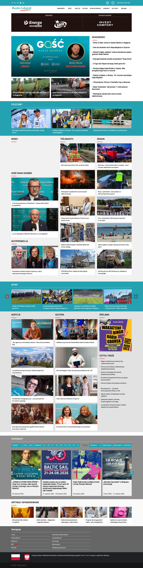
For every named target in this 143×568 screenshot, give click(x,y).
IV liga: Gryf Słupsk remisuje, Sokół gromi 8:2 (109, 64)
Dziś (25, 445)
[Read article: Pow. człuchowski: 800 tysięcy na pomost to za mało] (114, 206)
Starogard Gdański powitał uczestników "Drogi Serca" (112, 59)
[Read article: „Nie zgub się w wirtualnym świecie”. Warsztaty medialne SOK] (32, 331)
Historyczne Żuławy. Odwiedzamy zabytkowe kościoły (112, 368)
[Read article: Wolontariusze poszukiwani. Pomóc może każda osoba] (77, 206)
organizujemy (106, 445)
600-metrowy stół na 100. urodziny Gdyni (75, 165)
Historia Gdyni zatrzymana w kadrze (113, 383)
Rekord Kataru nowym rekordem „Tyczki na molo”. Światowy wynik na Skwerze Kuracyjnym (116, 307)
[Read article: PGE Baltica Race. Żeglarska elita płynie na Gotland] (77, 259)
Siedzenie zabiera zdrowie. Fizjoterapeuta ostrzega (110, 400)
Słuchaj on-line (123, 3)
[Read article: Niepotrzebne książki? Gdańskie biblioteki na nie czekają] (77, 232)
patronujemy (117, 445)
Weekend (38, 445)
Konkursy (106, 8)
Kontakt (13, 548)
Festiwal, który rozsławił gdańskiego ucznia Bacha (73, 427)
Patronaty (55, 541)
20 (48, 445)
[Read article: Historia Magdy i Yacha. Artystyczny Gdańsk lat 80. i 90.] (76, 359)
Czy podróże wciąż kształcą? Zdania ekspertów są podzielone (28, 371)
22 (57, 445)
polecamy (127, 445)
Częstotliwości (57, 538)
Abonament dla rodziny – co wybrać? (20, 521)
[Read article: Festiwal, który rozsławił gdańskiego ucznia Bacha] (76, 415)
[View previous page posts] (7, 296)
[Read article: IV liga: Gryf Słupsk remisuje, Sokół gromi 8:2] (26, 297)
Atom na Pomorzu (95, 8)
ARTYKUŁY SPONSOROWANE (25, 502)
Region (101, 139)
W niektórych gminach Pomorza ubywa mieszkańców (114, 379)
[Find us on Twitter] (15, 3)
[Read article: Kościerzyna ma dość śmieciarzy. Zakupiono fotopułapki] (114, 259)
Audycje (77, 8)
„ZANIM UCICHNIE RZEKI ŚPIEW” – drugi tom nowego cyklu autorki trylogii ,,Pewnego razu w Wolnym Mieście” (25, 485)
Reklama (123, 8)
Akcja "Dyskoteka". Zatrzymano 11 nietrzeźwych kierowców (110, 88)
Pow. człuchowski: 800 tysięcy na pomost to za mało (111, 219)
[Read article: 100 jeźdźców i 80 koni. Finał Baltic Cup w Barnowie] (112, 120)
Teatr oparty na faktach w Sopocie (67, 399)
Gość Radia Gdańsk (21, 173)
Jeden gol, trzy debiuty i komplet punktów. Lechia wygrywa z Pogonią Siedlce (86, 307)
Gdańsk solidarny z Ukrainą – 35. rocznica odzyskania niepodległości (70, 131)
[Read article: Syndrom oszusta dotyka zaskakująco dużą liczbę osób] (120, 513)
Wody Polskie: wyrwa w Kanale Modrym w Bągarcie (30, 93)
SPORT (14, 285)
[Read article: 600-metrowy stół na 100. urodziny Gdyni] (77, 153)
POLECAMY (16, 104)
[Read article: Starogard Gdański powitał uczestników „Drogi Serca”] (31, 120)
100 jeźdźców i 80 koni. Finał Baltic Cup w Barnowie (111, 82)
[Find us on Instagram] (17, 3)
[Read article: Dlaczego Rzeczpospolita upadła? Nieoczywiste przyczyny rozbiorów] (32, 415)
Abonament (56, 544)
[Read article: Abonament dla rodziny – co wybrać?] (22, 513)
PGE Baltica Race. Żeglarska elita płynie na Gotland (74, 272)
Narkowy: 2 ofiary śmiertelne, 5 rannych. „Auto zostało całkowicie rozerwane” (113, 166)
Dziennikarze (15, 538)
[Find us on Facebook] (12, 3)
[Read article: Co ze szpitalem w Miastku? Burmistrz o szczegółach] (34, 221)
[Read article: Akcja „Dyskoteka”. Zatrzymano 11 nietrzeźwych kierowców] (114, 179)
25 (69, 445)
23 (61, 445)
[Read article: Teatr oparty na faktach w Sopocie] (76, 387)
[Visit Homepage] (22, 8)
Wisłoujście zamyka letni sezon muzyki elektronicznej (106, 95)
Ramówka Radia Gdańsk (60, 535)
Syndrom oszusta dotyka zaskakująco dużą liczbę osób (118, 521)
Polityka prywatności (59, 548)
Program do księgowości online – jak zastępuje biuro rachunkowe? (95, 521)
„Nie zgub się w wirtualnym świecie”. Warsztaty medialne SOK (31, 343)
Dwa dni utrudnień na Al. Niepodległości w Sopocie (70, 93)
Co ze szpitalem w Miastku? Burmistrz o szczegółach (29, 234)
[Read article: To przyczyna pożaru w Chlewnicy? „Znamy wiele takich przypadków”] (34, 191)
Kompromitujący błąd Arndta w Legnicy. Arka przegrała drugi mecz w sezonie (108, 69)
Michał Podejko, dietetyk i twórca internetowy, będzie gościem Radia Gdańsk (111, 53)
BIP (12, 544)
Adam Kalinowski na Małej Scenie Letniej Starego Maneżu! (86, 483)
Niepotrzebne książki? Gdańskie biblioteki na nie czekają (75, 246)
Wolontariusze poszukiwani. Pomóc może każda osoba (75, 219)
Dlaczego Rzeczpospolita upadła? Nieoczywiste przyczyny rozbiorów (28, 428)
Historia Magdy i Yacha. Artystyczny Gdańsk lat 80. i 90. (74, 370)
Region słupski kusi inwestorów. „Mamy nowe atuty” (112, 362)
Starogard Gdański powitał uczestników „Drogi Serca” (28, 131)
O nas (13, 535)
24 (65, 445)
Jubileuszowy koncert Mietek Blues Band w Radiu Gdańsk (75, 342)
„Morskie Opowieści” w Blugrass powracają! (116, 483)
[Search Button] (130, 8)
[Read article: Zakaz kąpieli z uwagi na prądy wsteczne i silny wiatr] (114, 232)
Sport (70, 8)
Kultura (85, 8)
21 (52, 445)
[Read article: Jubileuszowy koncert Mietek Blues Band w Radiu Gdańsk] (76, 331)
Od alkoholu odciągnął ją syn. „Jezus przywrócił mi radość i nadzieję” (28, 400)
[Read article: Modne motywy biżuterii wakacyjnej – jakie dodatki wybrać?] (71, 513)
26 (73, 445)
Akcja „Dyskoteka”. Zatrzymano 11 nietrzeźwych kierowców (109, 193)
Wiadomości (61, 8)
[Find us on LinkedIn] (23, 3)
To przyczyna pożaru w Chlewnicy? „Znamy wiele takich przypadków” (30, 204)
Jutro (31, 445)
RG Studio (115, 8)
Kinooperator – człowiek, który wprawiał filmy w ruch (110, 390)
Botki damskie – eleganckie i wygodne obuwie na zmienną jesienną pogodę (46, 521)
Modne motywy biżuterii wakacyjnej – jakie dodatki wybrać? (70, 521)
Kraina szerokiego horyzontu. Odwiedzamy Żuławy (111, 373)
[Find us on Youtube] (20, 3)
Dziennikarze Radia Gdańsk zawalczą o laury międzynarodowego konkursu (27, 272)
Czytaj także (106, 355)
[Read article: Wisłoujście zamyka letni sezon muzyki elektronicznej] (77, 179)
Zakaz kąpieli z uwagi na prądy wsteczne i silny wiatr (113, 246)
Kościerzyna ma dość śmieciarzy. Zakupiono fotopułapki (112, 272)
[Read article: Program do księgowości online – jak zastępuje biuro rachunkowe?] (96, 513)
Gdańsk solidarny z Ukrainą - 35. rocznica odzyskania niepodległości (112, 76)
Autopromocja (19, 241)
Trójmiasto (66, 139)
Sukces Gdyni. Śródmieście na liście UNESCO (113, 395)
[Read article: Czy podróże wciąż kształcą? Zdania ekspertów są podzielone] (32, 359)
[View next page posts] (136, 296)
